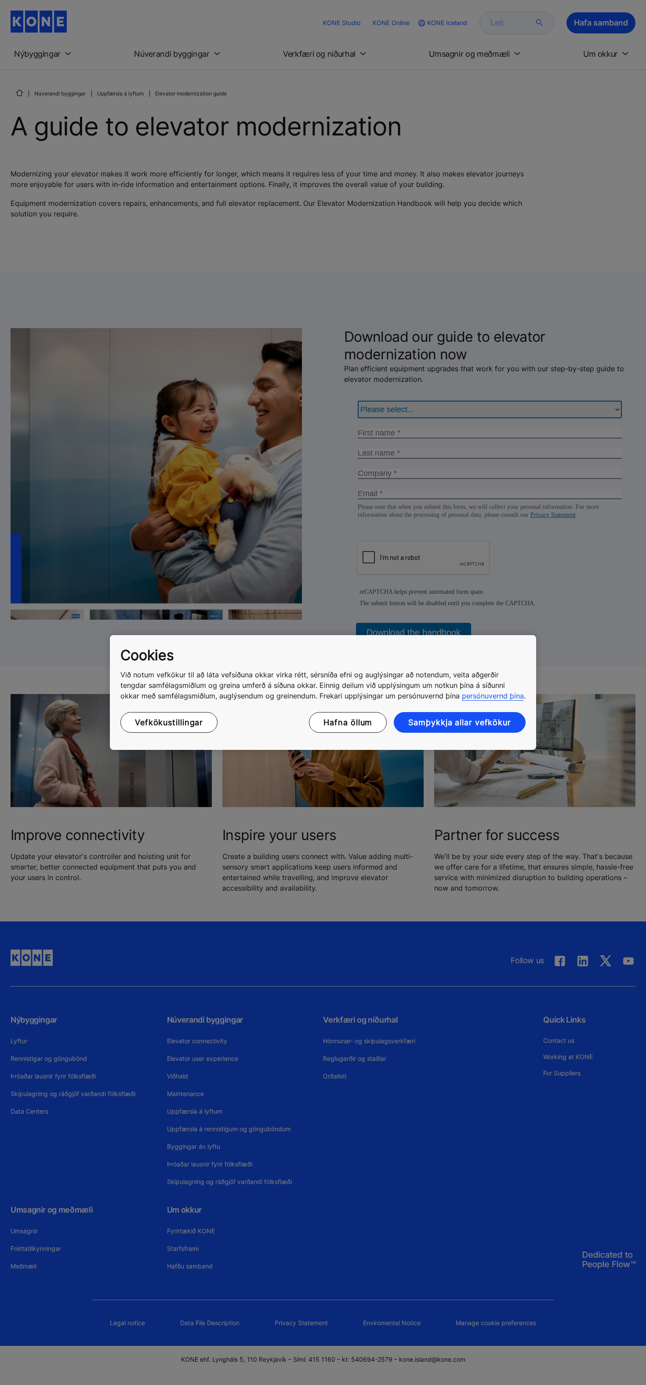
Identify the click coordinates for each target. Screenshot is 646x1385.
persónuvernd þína (493, 695)
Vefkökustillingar (169, 722)
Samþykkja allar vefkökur (459, 722)
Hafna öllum (347, 722)
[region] (323, 692)
